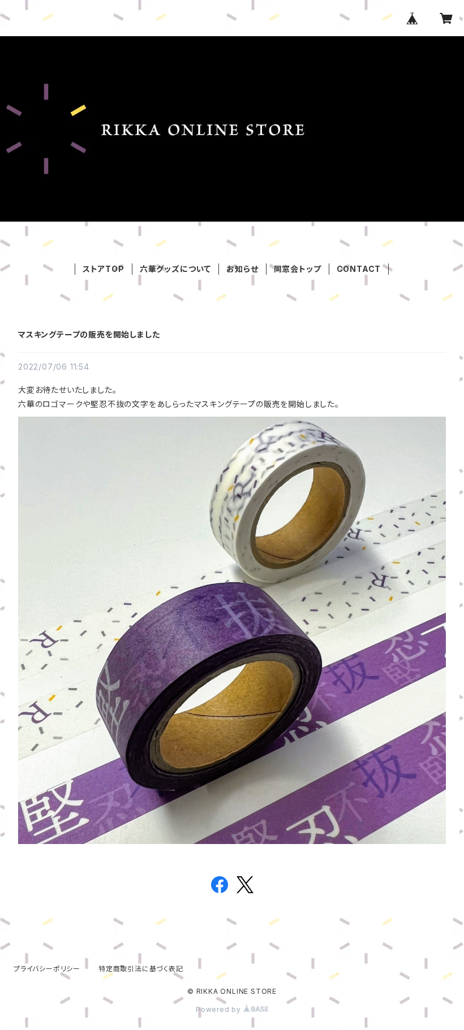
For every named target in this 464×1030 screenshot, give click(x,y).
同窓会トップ (297, 269)
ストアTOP (103, 269)
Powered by (219, 1009)
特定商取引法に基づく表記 (140, 968)
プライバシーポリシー (47, 968)
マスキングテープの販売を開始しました (89, 334)
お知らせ (242, 269)
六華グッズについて (175, 269)
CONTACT (359, 269)
